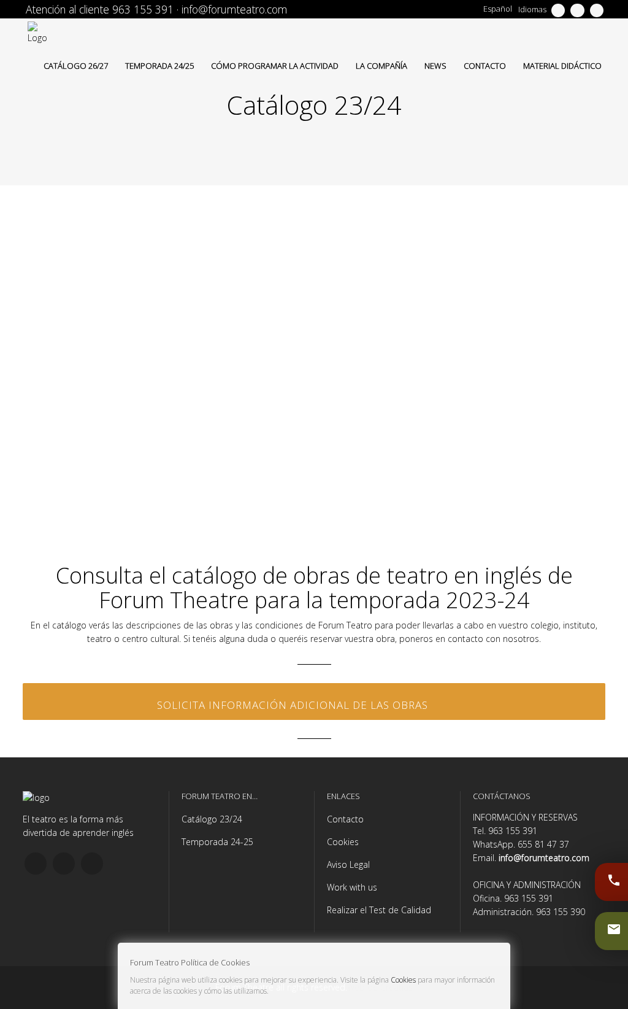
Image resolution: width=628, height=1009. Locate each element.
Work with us (352, 887)
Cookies (343, 842)
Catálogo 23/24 (212, 819)
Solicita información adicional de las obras (292, 705)
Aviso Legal (348, 864)
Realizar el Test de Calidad (379, 910)
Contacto (345, 819)
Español (497, 8)
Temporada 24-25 (217, 842)
